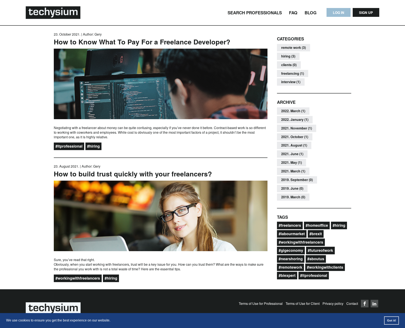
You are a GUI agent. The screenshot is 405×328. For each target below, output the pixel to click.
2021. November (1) (296, 128)
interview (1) (290, 81)
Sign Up (366, 12)
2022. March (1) (293, 110)
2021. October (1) (294, 136)
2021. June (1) (292, 153)
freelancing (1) (292, 73)
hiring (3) (288, 56)
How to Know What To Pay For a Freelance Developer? (142, 42)
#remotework (290, 267)
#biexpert (287, 275)
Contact (352, 303)
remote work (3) (293, 47)
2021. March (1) (293, 171)
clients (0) (289, 64)
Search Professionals (255, 12)
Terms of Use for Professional (261, 303)
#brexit (315, 233)
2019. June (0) (292, 188)
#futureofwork (320, 250)
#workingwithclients (325, 267)
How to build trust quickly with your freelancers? (133, 174)
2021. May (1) (291, 162)
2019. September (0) (297, 179)
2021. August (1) (294, 145)
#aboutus (315, 258)
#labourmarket (292, 233)
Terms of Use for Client (303, 303)
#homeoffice (317, 225)
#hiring (93, 146)
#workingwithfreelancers (77, 278)
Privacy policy (333, 303)
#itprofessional (68, 146)
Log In (338, 12)
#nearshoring (291, 258)
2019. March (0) (293, 197)
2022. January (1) (294, 119)
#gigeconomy (291, 250)
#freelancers (290, 225)
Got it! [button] (391, 320)
